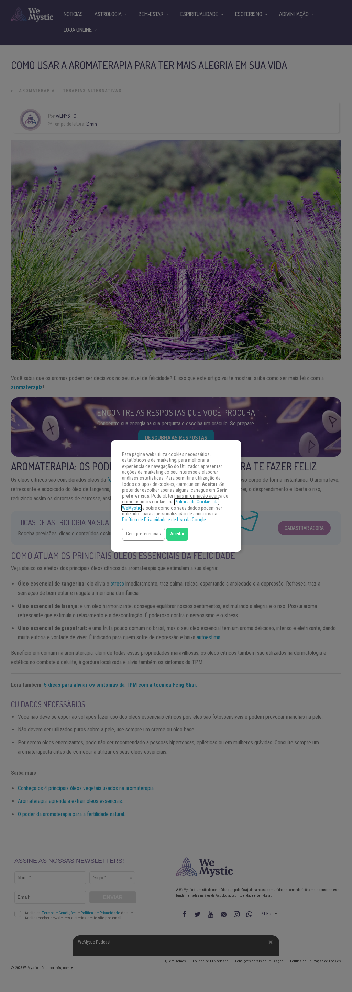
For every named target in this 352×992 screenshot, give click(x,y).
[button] (143, 534)
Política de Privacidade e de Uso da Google (164, 520)
